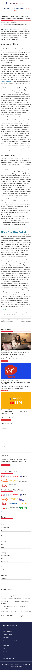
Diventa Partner (7, 652)
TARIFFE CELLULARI (18, 9)
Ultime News (5, 313)
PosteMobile (4, 550)
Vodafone (3, 578)
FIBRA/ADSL (6, 9)
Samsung (3, 552)
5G (1, 521)
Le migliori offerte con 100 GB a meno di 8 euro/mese (16, 598)
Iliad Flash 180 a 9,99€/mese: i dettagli (12, 616)
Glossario (6, 649)
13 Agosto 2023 (6, 380)
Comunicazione (5, 527)
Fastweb (21, 313)
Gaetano (14, 22)
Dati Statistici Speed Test (10, 640)
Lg (1, 538)
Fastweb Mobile (27, 313)
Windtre (3, 584)
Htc (2, 533)
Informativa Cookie (8, 658)
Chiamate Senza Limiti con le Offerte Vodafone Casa (24, 321)
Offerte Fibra (4, 315)
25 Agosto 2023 (6, 350)
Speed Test (6, 637)
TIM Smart (14, 315)
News (2, 544)
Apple (2, 524)
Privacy (5, 655)
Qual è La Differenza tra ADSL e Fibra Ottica (7, 320)
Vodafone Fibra (21, 315)
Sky (2, 558)
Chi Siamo (6, 645)
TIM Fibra (9, 315)
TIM (2, 420)
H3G (2, 530)
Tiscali (2, 569)
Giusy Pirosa (15, 350)
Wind (2, 581)
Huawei (3, 536)
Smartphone (4, 561)
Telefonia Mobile (7, 634)
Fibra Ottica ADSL (8, 631)
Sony (2, 564)
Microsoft (3, 541)
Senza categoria (5, 555)
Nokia (2, 547)
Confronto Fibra (14, 313)
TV (1, 572)
